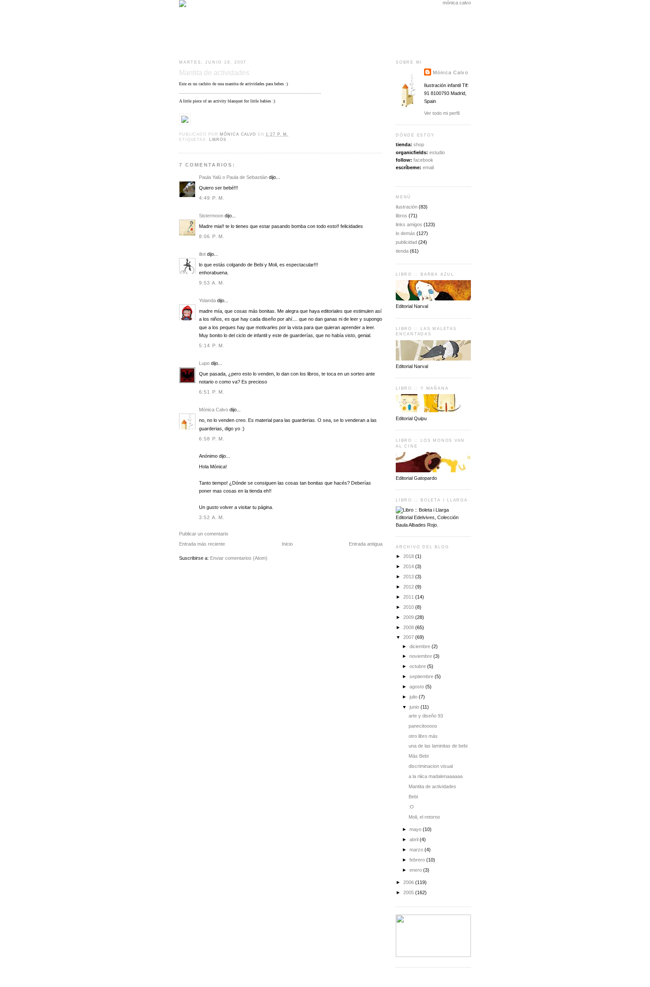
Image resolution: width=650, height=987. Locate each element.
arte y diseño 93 (426, 715)
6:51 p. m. (212, 392)
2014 (409, 566)
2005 (409, 892)
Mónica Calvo (213, 409)
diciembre (420, 646)
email (428, 167)
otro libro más (423, 736)
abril (414, 839)
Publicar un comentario (203, 533)
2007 (409, 637)
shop (418, 144)
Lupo (204, 363)
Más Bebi (418, 756)
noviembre (421, 656)
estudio (437, 152)
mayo (416, 829)
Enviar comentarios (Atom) (239, 558)
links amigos (409, 224)
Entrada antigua (365, 544)
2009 (409, 617)
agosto (417, 686)
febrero (417, 859)
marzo (416, 849)
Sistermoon (211, 215)
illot (202, 254)
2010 (409, 607)
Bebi (413, 796)
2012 (409, 586)
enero (416, 870)
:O (411, 806)
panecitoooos (423, 726)
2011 (409, 597)
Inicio (287, 544)
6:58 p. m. (212, 438)
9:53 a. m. (212, 282)
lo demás (405, 233)
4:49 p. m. (212, 198)
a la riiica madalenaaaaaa (436, 776)
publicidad (406, 242)
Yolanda (207, 300)
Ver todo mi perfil (441, 113)
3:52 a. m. (212, 517)
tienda (402, 251)
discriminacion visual (431, 766)
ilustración (406, 206)
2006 (409, 882)
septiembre (422, 676)
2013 (409, 576)
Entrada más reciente (202, 544)
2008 (409, 627)
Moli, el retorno (424, 817)
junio (415, 707)
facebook (423, 160)
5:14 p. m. (212, 345)
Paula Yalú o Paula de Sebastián (233, 177)
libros (217, 139)
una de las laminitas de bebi (438, 745)
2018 (409, 556)
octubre (418, 666)
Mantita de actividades (432, 786)
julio (414, 696)
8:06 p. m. (212, 236)
